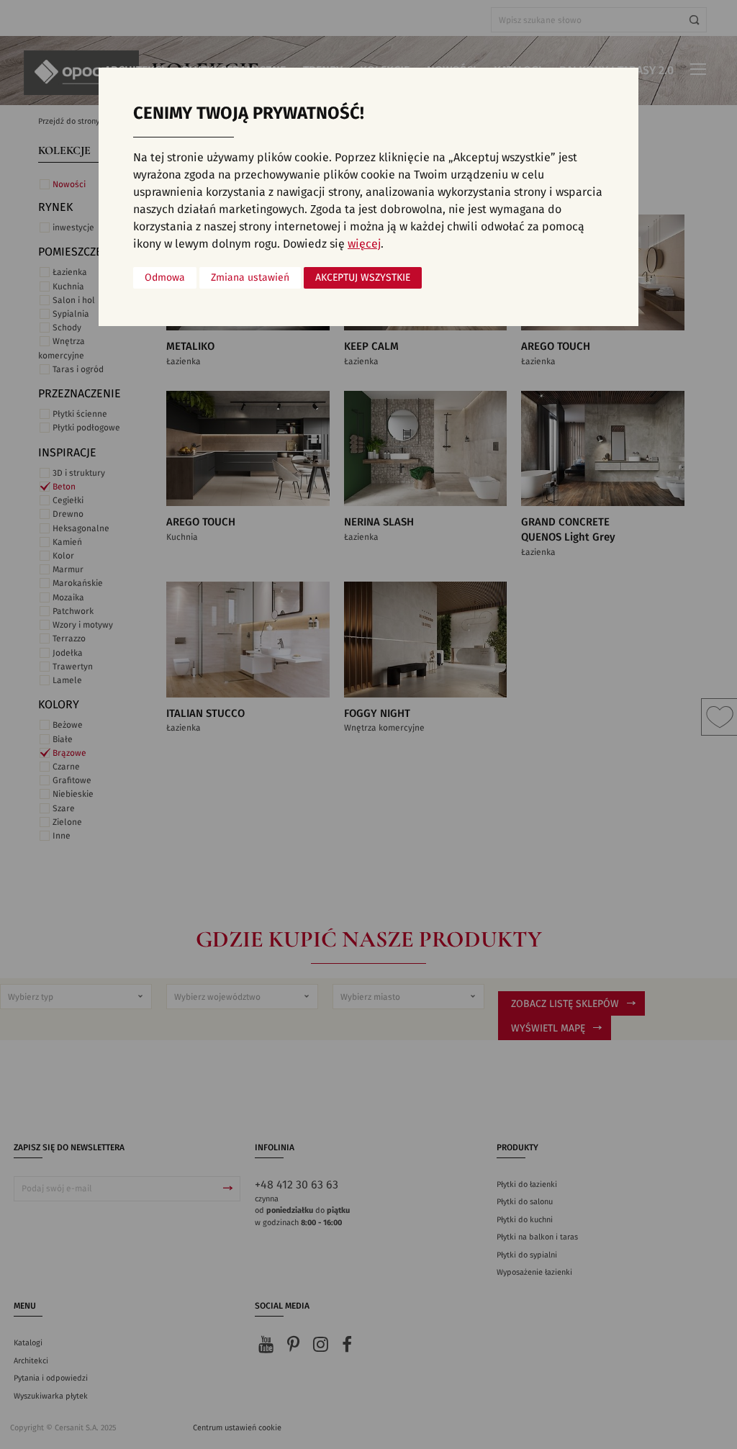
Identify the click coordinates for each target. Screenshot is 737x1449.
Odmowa (165, 278)
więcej (364, 244)
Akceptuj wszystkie (362, 278)
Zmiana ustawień (250, 278)
